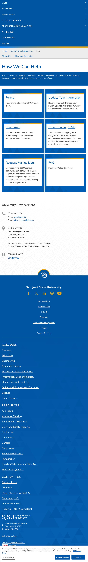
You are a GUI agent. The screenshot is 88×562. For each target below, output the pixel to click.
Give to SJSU (13, 257)
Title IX (44, 312)
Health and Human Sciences (17, 371)
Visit (4, 3)
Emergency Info (10, 498)
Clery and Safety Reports (16, 427)
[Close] (84, 549)
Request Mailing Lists (20, 163)
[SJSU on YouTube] (59, 293)
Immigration (8, 459)
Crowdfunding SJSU (61, 127)
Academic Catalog (12, 416)
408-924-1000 (11, 529)
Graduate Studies (11, 366)
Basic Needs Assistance (14, 421)
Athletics (7, 32)
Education (7, 355)
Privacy (44, 328)
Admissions (8, 14)
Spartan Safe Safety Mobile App (19, 464)
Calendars (7, 437)
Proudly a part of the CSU (13, 542)
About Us (6, 56)
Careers (6, 442)
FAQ (51, 163)
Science (6, 392)
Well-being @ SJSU (13, 469)
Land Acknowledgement (44, 322)
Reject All (78, 557)
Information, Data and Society (18, 376)
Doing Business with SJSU (16, 493)
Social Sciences (10, 398)
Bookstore (7, 432)
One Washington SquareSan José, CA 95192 (16, 525)
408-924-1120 (20, 217)
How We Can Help (23, 56)
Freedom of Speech (12, 453)
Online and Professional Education (20, 387)
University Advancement (22, 51)
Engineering (8, 361)
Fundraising (13, 127)
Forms (10, 98)
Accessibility (44, 301)
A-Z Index (7, 411)
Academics (8, 8)
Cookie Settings (44, 333)
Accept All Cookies (62, 557)
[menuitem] (6, 56)
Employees (8, 448)
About (5, 43)
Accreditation (44, 306)
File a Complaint (11, 503)
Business (6, 350)
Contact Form (9, 482)
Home (4, 51)
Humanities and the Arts (15, 382)
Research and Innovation (17, 26)
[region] (44, 554)
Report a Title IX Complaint (17, 509)
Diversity (44, 317)
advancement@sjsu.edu (24, 220)
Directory (7, 487)
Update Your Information (64, 98)
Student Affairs (11, 20)
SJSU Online (8, 37)
